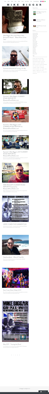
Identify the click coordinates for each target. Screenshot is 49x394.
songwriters (34, 70)
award (42, 61)
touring (43, 71)
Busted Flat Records (35, 59)
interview (40, 65)
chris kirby (38, 62)
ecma (33, 65)
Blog (36, 58)
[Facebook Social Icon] (40, 1)
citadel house (42, 62)
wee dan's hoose (35, 73)
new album (38, 67)
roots (40, 68)
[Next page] (19, 355)
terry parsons (38, 71)
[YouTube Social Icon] (43, 1)
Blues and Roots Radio (40, 58)
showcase (43, 68)
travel (46, 71)
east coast (37, 64)
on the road (34, 68)
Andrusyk (34, 58)
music (43, 65)
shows (45, 68)
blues (44, 61)
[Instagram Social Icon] (42, 1)
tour (41, 71)
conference (34, 64)
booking (34, 62)
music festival (34, 67)
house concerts (37, 65)
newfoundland (42, 67)
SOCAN (43, 59)
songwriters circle (38, 70)
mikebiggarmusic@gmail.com (24, 388)
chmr (36, 62)
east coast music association (43, 64)
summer (42, 70)
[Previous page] (11, 355)
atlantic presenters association (37, 61)
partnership (37, 68)
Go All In (40, 59)
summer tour (34, 71)
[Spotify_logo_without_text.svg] (45, 1)
